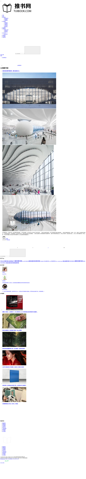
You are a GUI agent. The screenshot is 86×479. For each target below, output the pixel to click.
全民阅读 (4, 28)
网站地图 (4, 429)
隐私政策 (4, 446)
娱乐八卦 (4, 427)
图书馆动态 (6, 18)
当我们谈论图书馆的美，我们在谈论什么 (10, 70)
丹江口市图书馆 (4, 261)
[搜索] (32, 50)
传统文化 (6, 22)
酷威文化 (4, 262)
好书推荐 (4, 21)
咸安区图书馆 (32, 261)
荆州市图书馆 (72, 261)
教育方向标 (6, 29)
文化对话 (6, 25)
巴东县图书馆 (46, 261)
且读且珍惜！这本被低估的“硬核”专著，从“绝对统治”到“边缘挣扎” (14, 385)
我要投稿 (4, 424)
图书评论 (6, 26)
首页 (3, 15)
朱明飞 (56, 261)
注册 (3, 54)
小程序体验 (4, 428)
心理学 (50, 261)
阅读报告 (6, 19)
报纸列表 (6, 30)
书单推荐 (6, 23)
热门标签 (4, 431)
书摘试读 (6, 24)
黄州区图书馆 (15, 262)
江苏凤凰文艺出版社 (60, 261)
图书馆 (38, 261)
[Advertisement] (30, 412)
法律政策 (6, 20)
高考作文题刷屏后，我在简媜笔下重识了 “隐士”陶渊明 (12, 330)
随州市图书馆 (9, 262)
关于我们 (4, 36)
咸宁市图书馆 (26, 261)
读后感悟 (4, 27)
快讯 (3, 16)
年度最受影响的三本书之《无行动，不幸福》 (10, 403)
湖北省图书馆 (66, 261)
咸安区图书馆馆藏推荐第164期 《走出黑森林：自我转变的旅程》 (13, 348)
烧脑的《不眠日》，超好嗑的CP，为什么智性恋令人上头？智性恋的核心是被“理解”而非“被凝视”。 (20, 311)
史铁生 (23, 261)
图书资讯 (4, 17)
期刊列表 (6, 31)
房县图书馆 (53, 261)
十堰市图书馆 (17, 261)
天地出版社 (42, 261)
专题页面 (4, 37)
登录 (1, 54)
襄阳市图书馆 (79, 261)
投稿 (1, 55)
